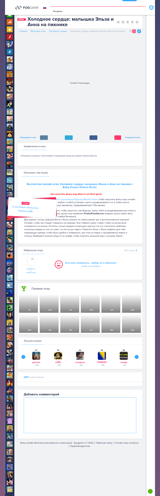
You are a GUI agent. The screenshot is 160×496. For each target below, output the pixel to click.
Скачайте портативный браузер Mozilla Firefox (74, 199)
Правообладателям (80, 446)
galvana (36, 362)
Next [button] (137, 357)
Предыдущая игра (27, 137)
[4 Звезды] (132, 22)
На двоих (57, 11)
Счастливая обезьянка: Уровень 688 (25, 209)
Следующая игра (133, 137)
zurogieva (80, 362)
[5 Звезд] (137, 22)
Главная (23, 31)
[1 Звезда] (118, 22)
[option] (36, 358)
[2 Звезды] (123, 22)
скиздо (123, 362)
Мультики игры (38, 31)
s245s (58, 362)
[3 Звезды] (127, 22)
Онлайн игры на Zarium (127, 443)
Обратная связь (104, 443)
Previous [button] (23, 357)
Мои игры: (131, 250)
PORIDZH (102, 362)
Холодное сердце (58, 31)
